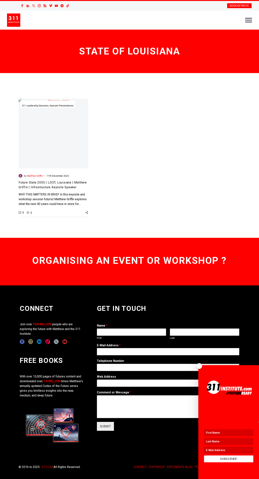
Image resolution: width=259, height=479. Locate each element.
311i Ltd (47, 467)
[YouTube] (56, 5)
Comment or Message (114, 392)
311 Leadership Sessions (35, 105)
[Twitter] (33, 5)
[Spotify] (62, 5)
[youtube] (64, 341)
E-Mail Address (109, 345)
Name (102, 325)
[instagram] (30, 341)
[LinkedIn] (28, 5)
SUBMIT (105, 426)
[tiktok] (47, 341)
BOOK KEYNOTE (239, 5)
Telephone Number (110, 361)
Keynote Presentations (62, 105)
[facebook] (22, 341)
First (99, 337)
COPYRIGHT (157, 467)
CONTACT (140, 467)
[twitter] (56, 341)
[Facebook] (22, 5)
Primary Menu (248, 20)
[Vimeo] (50, 5)
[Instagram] (39, 5)
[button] (86, 212)
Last (172, 337)
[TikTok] (68, 5)
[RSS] (45, 5)
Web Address (106, 376)
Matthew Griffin (35, 176)
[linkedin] (39, 341)
